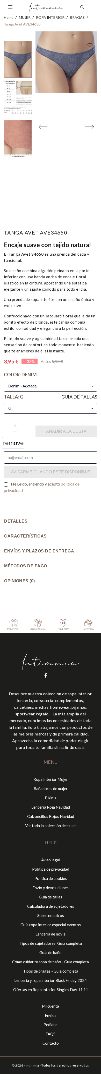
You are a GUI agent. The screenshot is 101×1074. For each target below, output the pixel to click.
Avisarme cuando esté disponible (50, 472)
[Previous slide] (43, 127)
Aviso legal (50, 860)
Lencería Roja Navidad (50, 807)
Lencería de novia (50, 934)
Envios (50, 1015)
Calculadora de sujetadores (50, 906)
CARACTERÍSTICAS (25, 536)
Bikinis (50, 797)
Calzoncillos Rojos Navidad (50, 816)
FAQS (50, 1034)
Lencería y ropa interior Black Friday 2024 (50, 980)
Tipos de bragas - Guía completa (50, 971)
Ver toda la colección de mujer (50, 825)
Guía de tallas (79, 397)
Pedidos (50, 1024)
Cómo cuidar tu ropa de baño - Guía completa (50, 961)
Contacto (50, 1043)
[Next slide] (89, 127)
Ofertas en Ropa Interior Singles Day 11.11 (50, 989)
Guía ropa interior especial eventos (50, 924)
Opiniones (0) (19, 581)
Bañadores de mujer (51, 788)
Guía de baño (50, 952)
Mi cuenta (50, 1006)
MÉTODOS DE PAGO (25, 566)
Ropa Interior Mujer (50, 779)
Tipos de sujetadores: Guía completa (50, 943)
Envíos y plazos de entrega (39, 551)
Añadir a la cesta (66, 431)
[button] (18, 59)
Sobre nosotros (50, 915)
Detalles (15, 521)
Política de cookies (50, 878)
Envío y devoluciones (50, 887)
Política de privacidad (50, 869)
